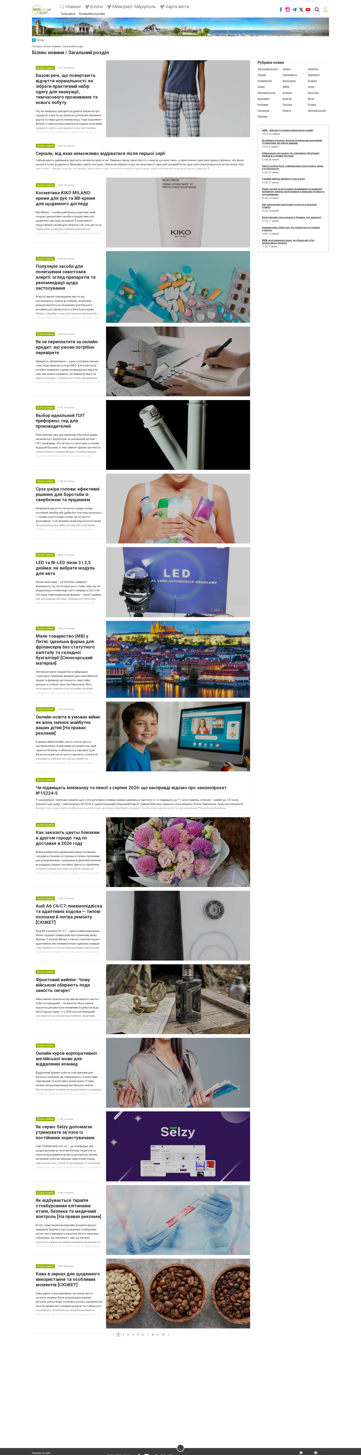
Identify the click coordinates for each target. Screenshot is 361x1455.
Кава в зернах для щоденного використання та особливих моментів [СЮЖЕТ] (68, 1279)
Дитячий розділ (317, 110)
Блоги (96, 6)
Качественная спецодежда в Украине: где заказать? (292, 217)
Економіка (263, 98)
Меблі (286, 86)
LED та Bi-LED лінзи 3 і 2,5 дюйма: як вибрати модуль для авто (65, 568)
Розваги (312, 80)
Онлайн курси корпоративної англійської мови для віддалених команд (66, 1059)
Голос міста (68, 13)
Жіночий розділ (267, 92)
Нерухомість (290, 74)
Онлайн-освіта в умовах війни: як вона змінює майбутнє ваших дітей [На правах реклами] (68, 725)
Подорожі (263, 110)
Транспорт (314, 74)
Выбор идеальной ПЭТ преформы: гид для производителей (60, 421)
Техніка (287, 69)
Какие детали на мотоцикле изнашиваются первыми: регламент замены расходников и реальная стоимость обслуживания (293, 192)
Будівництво (265, 80)
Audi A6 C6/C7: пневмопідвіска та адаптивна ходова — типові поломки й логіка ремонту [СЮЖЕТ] (69, 914)
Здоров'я (313, 69)
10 (163, 1334)
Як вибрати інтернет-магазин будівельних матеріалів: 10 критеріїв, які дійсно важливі (292, 141)
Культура (313, 92)
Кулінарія (263, 104)
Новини (73, 6)
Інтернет (287, 92)
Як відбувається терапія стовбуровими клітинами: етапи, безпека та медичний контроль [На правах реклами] (68, 1208)
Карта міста (177, 6)
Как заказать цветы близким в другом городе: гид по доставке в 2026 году (68, 838)
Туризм (262, 74)
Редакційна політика (92, 13)
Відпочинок (289, 80)
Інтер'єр (287, 98)
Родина (312, 104)
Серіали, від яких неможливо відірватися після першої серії (100, 153)
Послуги (287, 104)
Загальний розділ (268, 69)
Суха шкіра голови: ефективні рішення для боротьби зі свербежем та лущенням (67, 494)
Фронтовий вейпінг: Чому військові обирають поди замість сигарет (63, 985)
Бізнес (261, 86)
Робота (287, 110)
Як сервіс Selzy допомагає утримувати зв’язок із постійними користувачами (65, 1132)
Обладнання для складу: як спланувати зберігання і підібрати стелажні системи (291, 154)
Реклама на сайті (41, 1453)
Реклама (262, 116)
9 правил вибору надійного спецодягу (283, 179)
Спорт (311, 86)
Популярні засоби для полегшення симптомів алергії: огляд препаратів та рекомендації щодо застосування (66, 277)
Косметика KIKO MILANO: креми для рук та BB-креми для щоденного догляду (65, 198)
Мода (311, 98)
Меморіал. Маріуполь (134, 6)
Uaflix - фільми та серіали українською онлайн (287, 130)
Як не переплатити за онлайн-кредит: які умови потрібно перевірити (67, 347)
